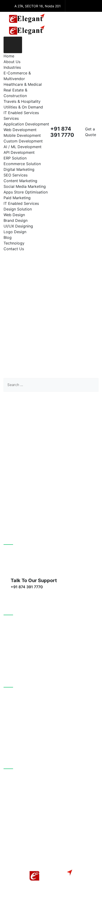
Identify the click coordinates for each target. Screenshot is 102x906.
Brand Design (16, 220)
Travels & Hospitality (22, 101)
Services (11, 118)
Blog (8, 237)
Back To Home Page (47, 408)
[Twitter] (80, 6)
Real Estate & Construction (32, 724)
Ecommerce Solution (22, 163)
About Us (12, 61)
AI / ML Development (23, 146)
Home (9, 56)
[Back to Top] (92, 898)
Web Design (14, 214)
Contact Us (14, 248)
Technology (14, 243)
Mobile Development (22, 135)
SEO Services (16, 175)
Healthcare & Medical (23, 84)
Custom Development (23, 141)
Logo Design (15, 231)
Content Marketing (20, 180)
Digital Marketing (19, 169)
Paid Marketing (17, 197)
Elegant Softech (52, 859)
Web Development (20, 129)
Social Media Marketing (25, 186)
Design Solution (18, 209)
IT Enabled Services (21, 112)
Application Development (26, 124)
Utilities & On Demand (23, 107)
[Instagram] (71, 18)
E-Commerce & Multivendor (33, 697)
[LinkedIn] (90, 6)
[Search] (91, 385)
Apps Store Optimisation (26, 192)
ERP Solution (15, 158)
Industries (12, 67)
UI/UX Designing (18, 226)
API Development (19, 152)
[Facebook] (71, 6)
